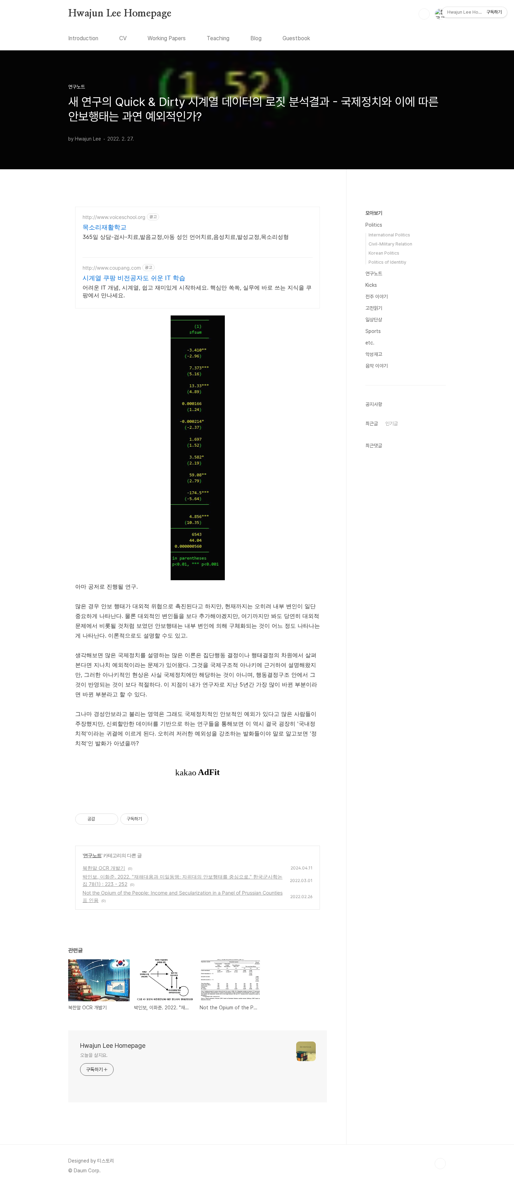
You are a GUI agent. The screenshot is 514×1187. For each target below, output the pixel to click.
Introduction (83, 38)
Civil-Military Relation (390, 244)
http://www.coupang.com (112, 268)
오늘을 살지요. (94, 1055)
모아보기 (373, 213)
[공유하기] (101, 819)
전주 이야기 (376, 296)
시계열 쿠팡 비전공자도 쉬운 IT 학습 (134, 278)
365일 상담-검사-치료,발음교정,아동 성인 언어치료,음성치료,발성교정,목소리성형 (186, 236)
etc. (369, 343)
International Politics (389, 234)
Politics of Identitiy (387, 262)
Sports (373, 331)
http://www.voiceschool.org (114, 217)
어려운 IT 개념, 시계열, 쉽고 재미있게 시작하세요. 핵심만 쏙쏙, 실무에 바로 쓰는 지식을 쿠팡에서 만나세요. (197, 291)
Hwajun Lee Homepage (119, 14)
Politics (373, 225)
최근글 (371, 423)
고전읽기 (373, 308)
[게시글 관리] (110, 819)
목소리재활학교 (105, 227)
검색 (424, 14)
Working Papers (167, 38)
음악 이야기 (376, 366)
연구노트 (92, 855)
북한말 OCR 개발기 (104, 868)
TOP (440, 1163)
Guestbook (296, 38)
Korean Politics (384, 253)
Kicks (371, 285)
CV (123, 38)
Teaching (218, 38)
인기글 (391, 423)
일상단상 (373, 319)
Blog (256, 38)
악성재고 (373, 354)
